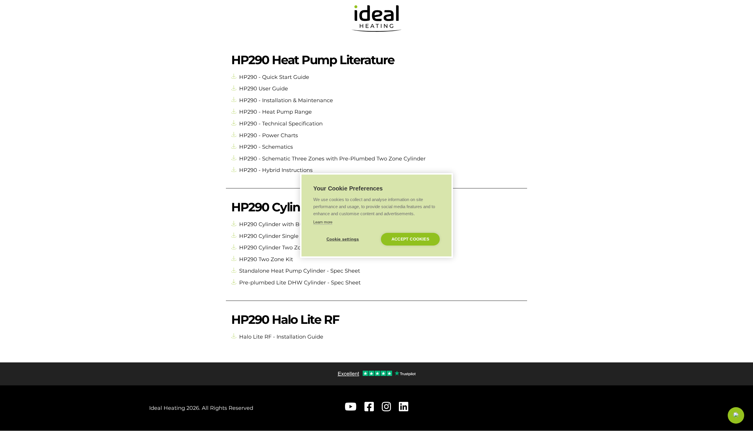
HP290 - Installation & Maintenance (286, 100)
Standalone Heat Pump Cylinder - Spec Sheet (299, 271)
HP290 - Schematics (266, 147)
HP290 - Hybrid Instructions (276, 170)
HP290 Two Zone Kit (266, 259)
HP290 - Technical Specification (281, 123)
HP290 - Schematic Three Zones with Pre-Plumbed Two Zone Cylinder (332, 158)
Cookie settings (342, 239)
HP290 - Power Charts (268, 135)
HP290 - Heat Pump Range (275, 112)
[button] (736, 415)
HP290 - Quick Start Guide (274, 77)
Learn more (322, 222)
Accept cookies (410, 239)
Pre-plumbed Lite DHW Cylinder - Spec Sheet (300, 282)
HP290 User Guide (263, 88)
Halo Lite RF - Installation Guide (281, 337)
